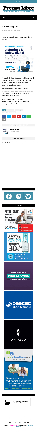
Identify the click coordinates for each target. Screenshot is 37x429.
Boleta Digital (14, 129)
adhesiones (10, 110)
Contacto (26, 422)
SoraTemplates (14, 425)
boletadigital (19, 110)
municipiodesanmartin (11, 23)
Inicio (3, 23)
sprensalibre (6, 30)
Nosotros (18, 422)
